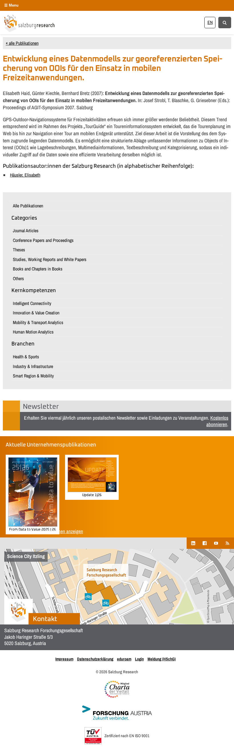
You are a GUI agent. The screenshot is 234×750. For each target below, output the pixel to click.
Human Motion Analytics (33, 332)
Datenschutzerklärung (95, 659)
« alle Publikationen (22, 43)
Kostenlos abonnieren (217, 421)
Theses (19, 249)
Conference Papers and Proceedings (43, 240)
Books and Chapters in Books (37, 269)
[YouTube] (216, 543)
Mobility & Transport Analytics (38, 322)
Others (18, 278)
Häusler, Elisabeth (25, 175)
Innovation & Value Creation (36, 313)
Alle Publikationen (28, 206)
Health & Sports (26, 356)
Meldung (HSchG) (162, 659)
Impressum (64, 659)
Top (220, 736)
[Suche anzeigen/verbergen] (224, 22)
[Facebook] (204, 543)
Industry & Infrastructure (33, 366)
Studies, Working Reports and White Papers (49, 259)
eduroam (124, 659)
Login (139, 659)
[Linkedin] (193, 543)
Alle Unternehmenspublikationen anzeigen (44, 531)
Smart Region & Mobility (33, 376)
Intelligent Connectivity (32, 303)
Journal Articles (26, 230)
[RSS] (227, 543)
